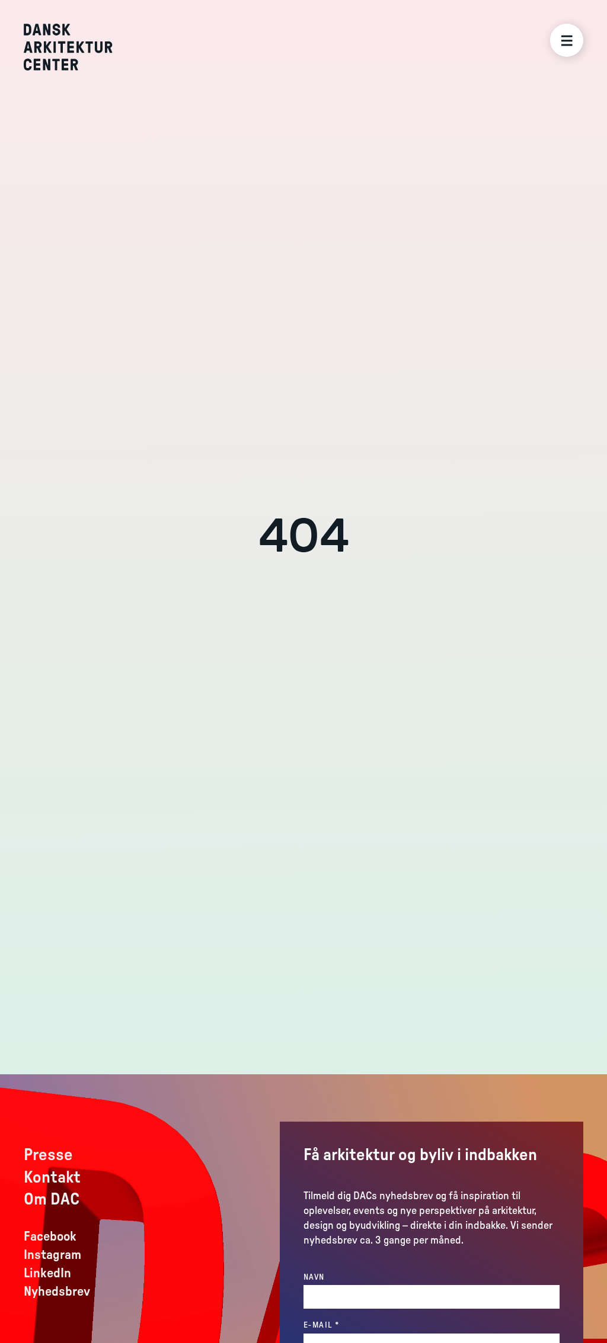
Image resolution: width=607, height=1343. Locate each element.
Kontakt (52, 1177)
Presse (48, 1154)
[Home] (77, 47)
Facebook (50, 1236)
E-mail (345, 1325)
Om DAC (51, 1199)
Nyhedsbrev (57, 1291)
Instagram (52, 1254)
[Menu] (566, 40)
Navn (314, 1277)
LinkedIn (47, 1273)
